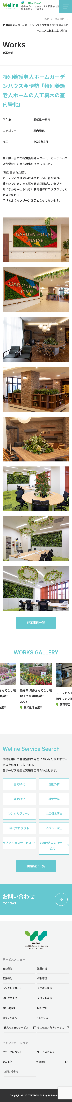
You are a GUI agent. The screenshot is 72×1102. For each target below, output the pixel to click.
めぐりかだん (10, 1017)
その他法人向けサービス (50, 1027)
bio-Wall (42, 1007)
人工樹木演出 (44, 988)
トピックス (42, 1017)
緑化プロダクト (11, 998)
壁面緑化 (7, 978)
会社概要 (41, 1061)
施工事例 (7, 1061)
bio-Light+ (9, 1007)
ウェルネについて (12, 1051)
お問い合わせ (11, 1071)
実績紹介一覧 (36, 866)
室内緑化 (7, 968)
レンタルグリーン (12, 988)
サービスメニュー (47, 1051)
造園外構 (42, 968)
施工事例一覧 (36, 622)
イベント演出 (44, 998)
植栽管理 (42, 978)
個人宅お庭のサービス (16, 1027)
